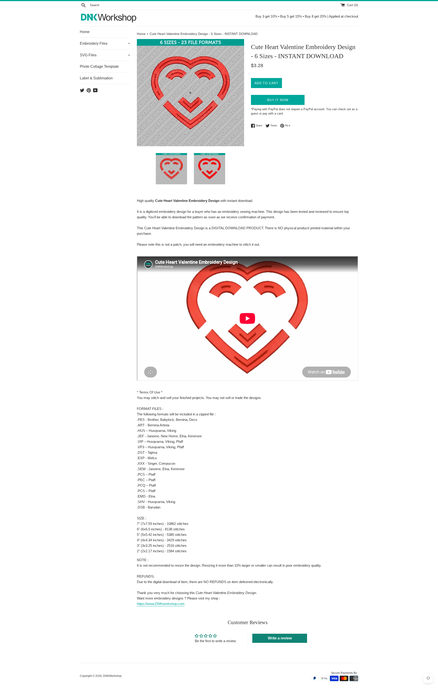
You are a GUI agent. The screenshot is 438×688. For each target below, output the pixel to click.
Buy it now (277, 100)
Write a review (280, 638)
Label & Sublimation (96, 78)
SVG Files (105, 55)
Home (85, 32)
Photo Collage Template (99, 66)
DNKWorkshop (112, 676)
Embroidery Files (105, 43)
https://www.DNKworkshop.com (161, 604)
